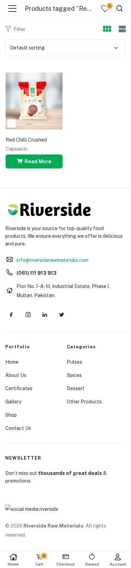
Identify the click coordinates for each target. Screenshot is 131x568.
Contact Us (18, 428)
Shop (11, 415)
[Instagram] (28, 315)
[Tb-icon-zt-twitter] (61, 315)
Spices (74, 375)
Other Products (84, 401)
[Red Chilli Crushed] (34, 100)
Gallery (13, 401)
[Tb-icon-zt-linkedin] (45, 315)
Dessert (76, 388)
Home (13, 564)
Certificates (18, 388)
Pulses (74, 362)
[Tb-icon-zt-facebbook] (11, 315)
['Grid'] (107, 29)
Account (118, 564)
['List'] (121, 29)
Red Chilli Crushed (26, 140)
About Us (15, 375)
